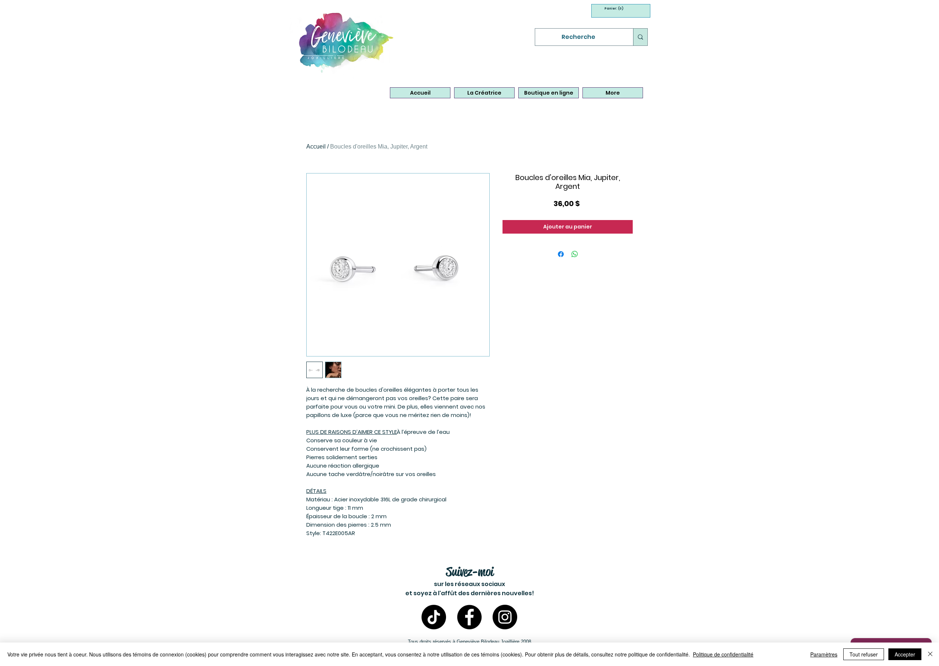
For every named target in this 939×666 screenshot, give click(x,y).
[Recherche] (640, 37)
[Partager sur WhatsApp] (574, 254)
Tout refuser (864, 654)
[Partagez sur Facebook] (560, 254)
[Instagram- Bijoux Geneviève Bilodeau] (505, 617)
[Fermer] (930, 654)
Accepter (905, 654)
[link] (611, 8)
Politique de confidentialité (723, 654)
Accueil (316, 146)
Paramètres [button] (823, 654)
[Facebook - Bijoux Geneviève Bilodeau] (469, 617)
